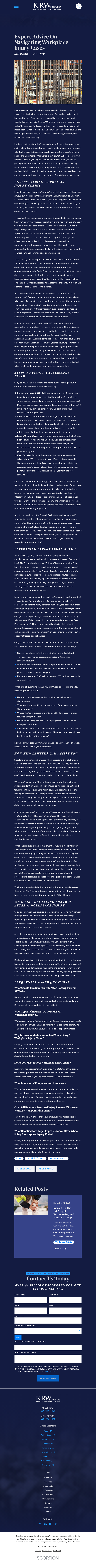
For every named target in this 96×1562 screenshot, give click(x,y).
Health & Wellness (35, 1158)
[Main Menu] (16, 6)
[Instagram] (50, 1524)
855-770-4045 (48, 1419)
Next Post (45, 1168)
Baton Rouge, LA (48, 1435)
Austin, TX (48, 1431)
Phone (17, 1306)
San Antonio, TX (48, 1460)
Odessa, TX (48, 1456)
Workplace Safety (58, 1158)
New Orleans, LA (48, 1452)
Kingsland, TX (48, 1448)
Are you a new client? (25, 1326)
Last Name (53, 1295)
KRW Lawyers (62, 949)
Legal (19, 1158)
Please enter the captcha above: (30, 1342)
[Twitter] (56, 1524)
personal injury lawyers (53, 604)
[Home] (47, 6)
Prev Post (26, 1168)
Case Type (19, 1316)
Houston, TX (48, 1443)
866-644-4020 (48, 1411)
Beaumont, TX (48, 1439)
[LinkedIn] (45, 1524)
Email (51, 1306)
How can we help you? (25, 1353)
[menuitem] (38, 1550)
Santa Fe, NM (48, 1465)
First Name (20, 1295)
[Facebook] (40, 1524)
